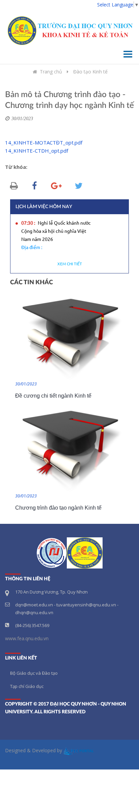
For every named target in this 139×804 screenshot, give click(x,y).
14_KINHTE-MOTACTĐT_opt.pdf (43, 142)
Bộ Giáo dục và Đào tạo (34, 673)
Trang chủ (51, 71)
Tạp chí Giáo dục (27, 686)
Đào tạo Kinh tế (90, 71)
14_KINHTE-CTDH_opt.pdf (36, 150)
